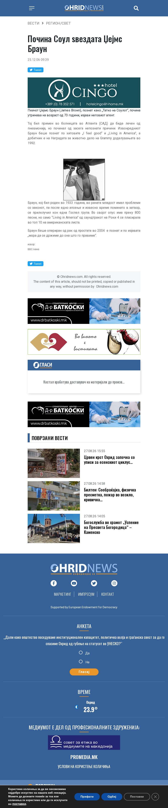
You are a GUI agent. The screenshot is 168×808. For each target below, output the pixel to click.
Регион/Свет (58, 23)
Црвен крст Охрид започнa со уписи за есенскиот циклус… (109, 459)
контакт (107, 594)
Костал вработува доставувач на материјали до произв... (84, 382)
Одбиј (112, 797)
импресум (86, 594)
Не (87, 662)
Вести (33, 23)
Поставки (137, 797)
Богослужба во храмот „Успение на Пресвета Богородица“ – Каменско (111, 527)
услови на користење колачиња (84, 766)
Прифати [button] (87, 797)
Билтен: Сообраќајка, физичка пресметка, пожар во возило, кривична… (110, 494)
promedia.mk (84, 756)
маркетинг (62, 594)
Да (87, 653)
